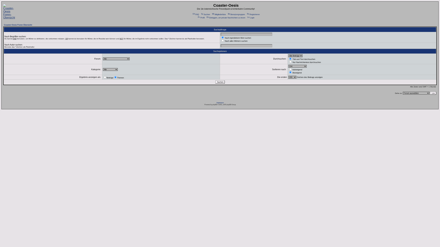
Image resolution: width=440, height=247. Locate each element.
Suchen (207, 14)
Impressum (220, 103)
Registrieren (255, 14)
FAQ (197, 14)
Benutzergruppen (237, 14)
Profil (202, 18)
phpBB (214, 104)
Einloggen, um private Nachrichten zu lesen (227, 18)
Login (252, 18)
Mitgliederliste (220, 14)
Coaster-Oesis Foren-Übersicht (18, 25)
